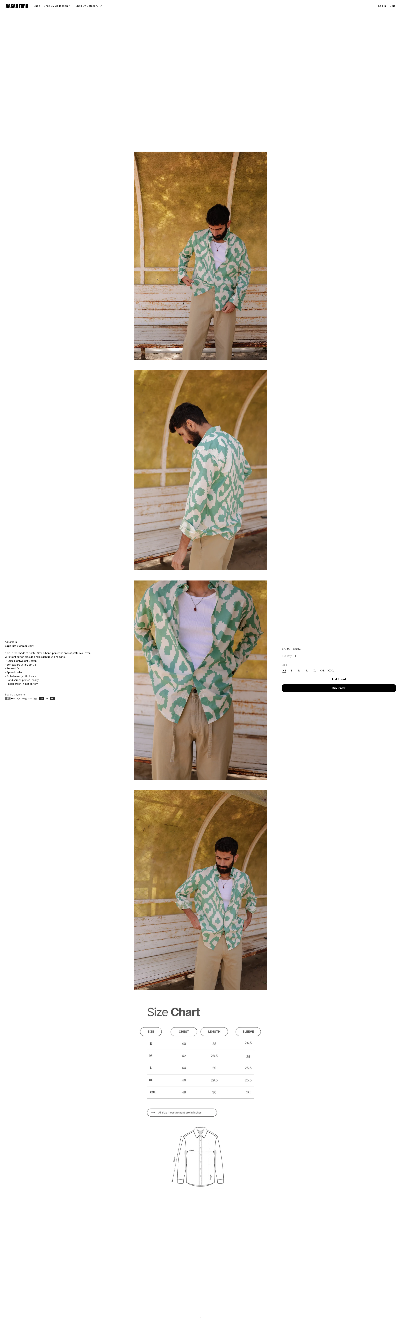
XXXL (331, 670)
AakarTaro (11, 641)
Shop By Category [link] (87, 6)
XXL (322, 670)
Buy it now (339, 688)
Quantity (287, 656)
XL (314, 670)
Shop (37, 5)
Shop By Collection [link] (56, 6)
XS (284, 670)
